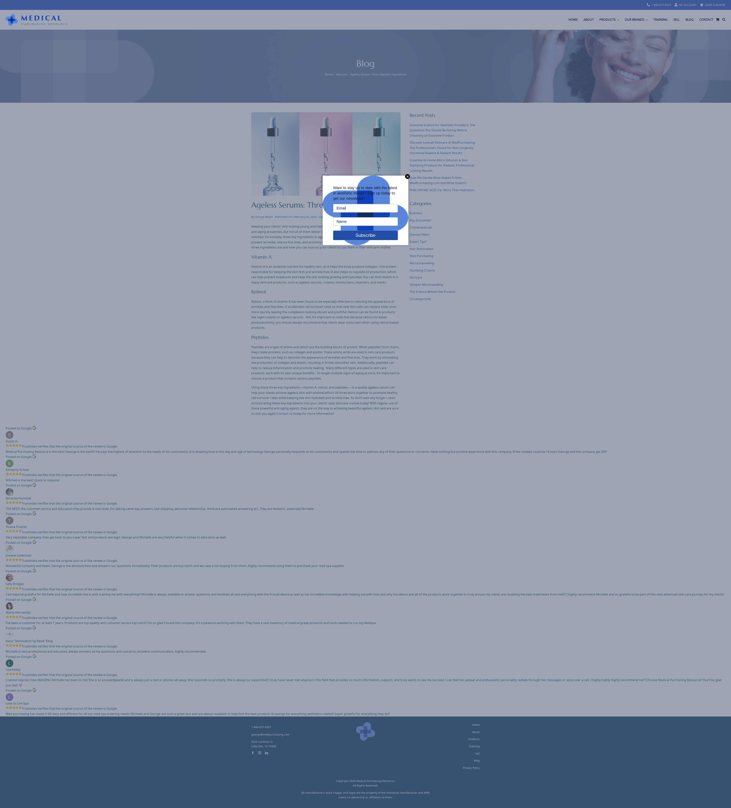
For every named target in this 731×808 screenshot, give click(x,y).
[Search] (723, 20)
